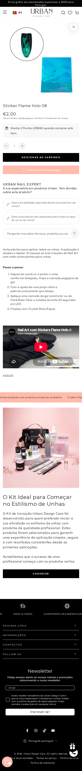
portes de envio (25, 118)
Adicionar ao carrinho (41, 157)
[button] (63, 12)
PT (20, 12)
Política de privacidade (20, 758)
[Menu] (5, 12)
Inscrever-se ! (40, 712)
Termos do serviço (46, 758)
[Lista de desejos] (70, 12)
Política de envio (69, 758)
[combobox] (17, 13)
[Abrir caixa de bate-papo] (73, 752)
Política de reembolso (43, 762)
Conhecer (41, 573)
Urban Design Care (34, 753)
